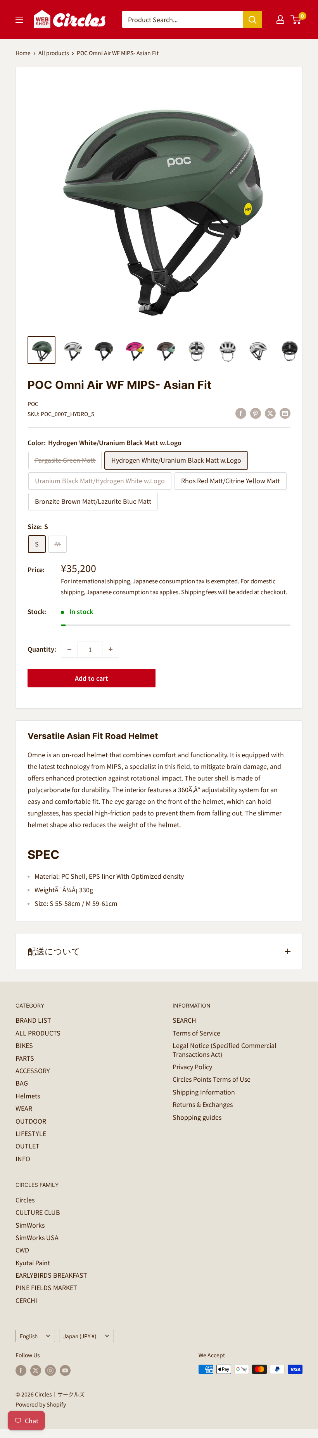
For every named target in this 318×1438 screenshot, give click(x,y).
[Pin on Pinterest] (255, 413)
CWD (22, 1249)
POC (33, 404)
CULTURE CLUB (38, 1212)
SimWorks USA (37, 1237)
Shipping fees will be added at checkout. (234, 592)
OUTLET (28, 1145)
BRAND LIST (33, 1020)
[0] (296, 19)
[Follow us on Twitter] (35, 1370)
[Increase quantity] (110, 649)
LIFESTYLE (31, 1133)
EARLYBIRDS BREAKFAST (51, 1275)
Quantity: (42, 649)
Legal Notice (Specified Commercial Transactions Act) (225, 1049)
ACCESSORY (33, 1070)
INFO (23, 1158)
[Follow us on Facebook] (21, 1370)
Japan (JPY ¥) (80, 1336)
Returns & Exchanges (203, 1104)
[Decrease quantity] (69, 649)
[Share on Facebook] (240, 413)
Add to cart (91, 678)
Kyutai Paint (33, 1262)
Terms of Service (196, 1032)
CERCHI (26, 1300)
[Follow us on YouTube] (65, 1370)
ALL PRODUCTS (38, 1032)
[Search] (252, 19)
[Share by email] (285, 413)
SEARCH (184, 1020)
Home (23, 53)
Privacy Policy (192, 1066)
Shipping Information (204, 1091)
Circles (25, 1199)
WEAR (24, 1108)
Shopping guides (197, 1117)
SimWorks (30, 1225)
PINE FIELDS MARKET (46, 1287)
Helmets (28, 1095)
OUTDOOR (31, 1121)
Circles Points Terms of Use (212, 1079)
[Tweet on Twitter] (270, 413)
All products (53, 53)
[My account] (280, 19)
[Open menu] (19, 20)
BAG (22, 1083)
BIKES (24, 1045)
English (29, 1336)
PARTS (25, 1058)
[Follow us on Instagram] (50, 1370)
